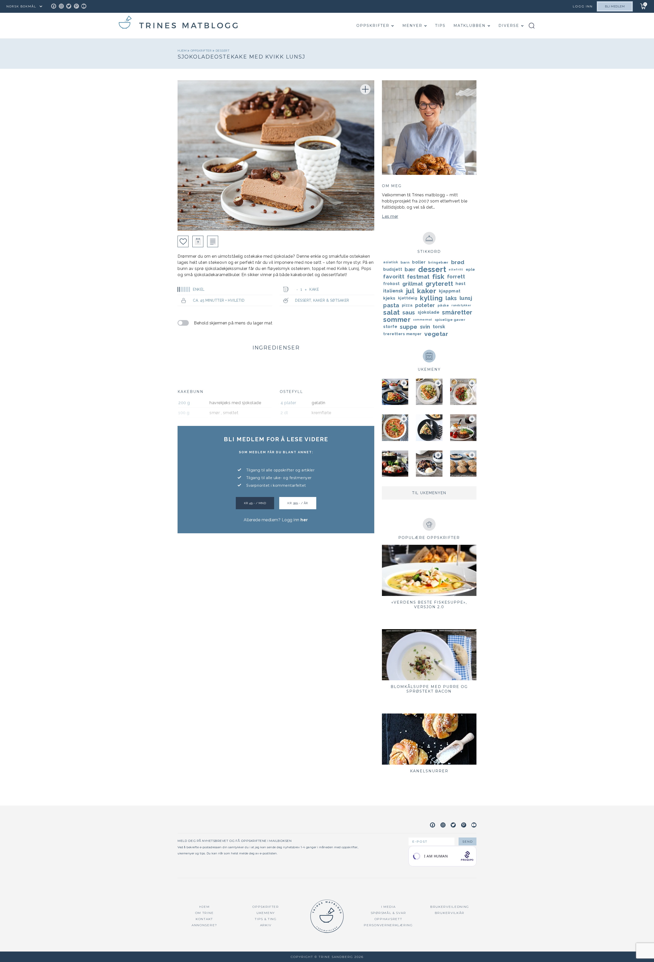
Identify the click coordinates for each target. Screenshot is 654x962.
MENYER (412, 25)
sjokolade (429, 312)
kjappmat (450, 290)
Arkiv (266, 925)
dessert (432, 269)
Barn (405, 262)
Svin (425, 327)
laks (451, 298)
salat (391, 312)
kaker (426, 291)
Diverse (508, 25)
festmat (418, 276)
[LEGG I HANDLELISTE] (212, 241)
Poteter (425, 305)
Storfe (390, 326)
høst (460, 283)
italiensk (393, 290)
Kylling (431, 298)
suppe (408, 326)
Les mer (390, 216)
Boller (419, 262)
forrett (456, 277)
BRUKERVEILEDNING (449, 907)
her (304, 519)
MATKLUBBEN (469, 25)
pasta (391, 305)
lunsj (466, 298)
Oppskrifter (372, 25)
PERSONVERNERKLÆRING (388, 925)
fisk (438, 276)
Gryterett (439, 283)
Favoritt (393, 276)
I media (388, 907)
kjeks (389, 298)
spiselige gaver (450, 320)
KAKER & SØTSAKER (331, 300)
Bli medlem (615, 6)
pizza (407, 305)
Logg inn (583, 6)
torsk (439, 326)
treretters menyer (402, 334)
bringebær (438, 262)
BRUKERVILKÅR (449, 913)
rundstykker (461, 305)
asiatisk (390, 262)
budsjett (392, 269)
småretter (457, 312)
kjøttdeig (407, 298)
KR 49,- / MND (255, 503)
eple (470, 269)
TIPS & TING (266, 919)
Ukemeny (265, 913)
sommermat (422, 319)
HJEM (204, 907)
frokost (391, 283)
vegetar (436, 333)
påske (443, 305)
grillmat (412, 284)
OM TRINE (204, 913)
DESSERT (223, 50)
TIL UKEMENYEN (429, 493)
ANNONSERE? (204, 925)
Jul (410, 291)
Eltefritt (456, 269)
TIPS (440, 25)
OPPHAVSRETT (388, 919)
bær (410, 269)
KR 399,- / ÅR (297, 503)
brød (457, 262)
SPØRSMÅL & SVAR (388, 913)
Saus (408, 312)
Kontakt (204, 919)
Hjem (183, 50)
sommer (397, 319)
